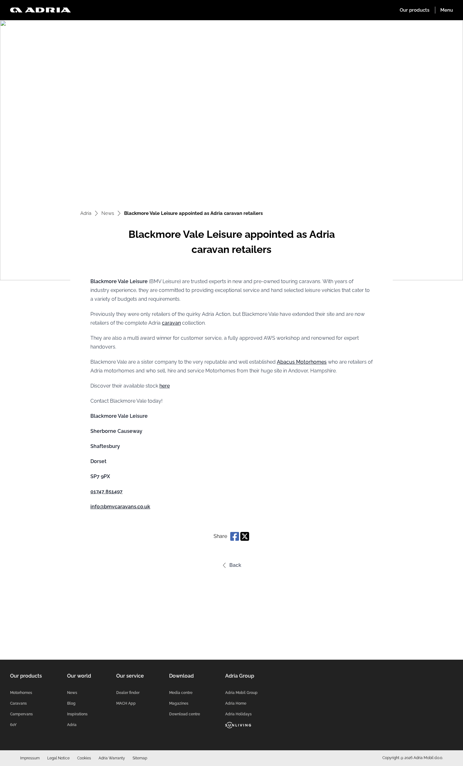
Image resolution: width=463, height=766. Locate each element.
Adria (85, 213)
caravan (171, 323)
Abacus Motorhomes (302, 362)
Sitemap (140, 758)
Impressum (30, 758)
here (164, 386)
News (107, 213)
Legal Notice (58, 758)
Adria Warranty (112, 758)
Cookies (84, 758)
